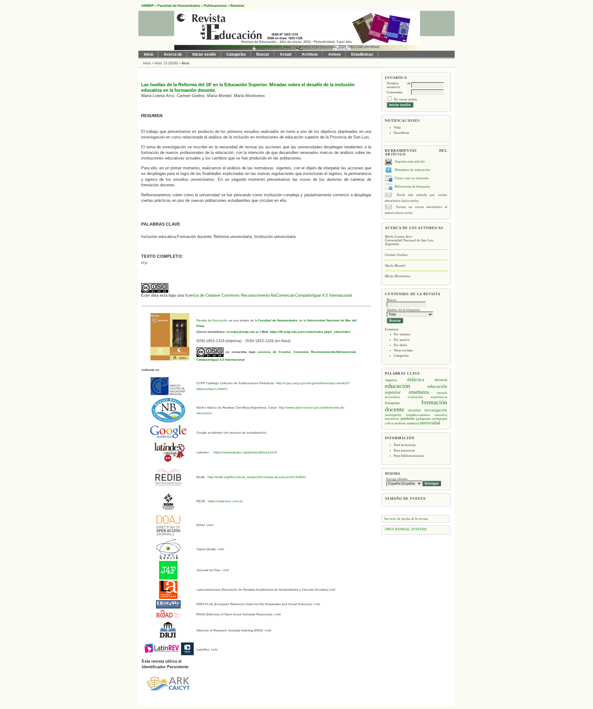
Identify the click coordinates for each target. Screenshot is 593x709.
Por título (400, 345)
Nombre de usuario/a (398, 85)
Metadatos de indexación (412, 170)
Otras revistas (403, 350)
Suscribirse (401, 132)
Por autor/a (402, 340)
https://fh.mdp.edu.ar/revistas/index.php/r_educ (252, 47)
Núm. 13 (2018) (166, 63)
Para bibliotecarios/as (409, 455)
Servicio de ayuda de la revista (406, 518)
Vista (397, 127)
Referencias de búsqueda (412, 186)
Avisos (334, 54)
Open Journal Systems (406, 529)
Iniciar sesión (204, 54)
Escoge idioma (396, 479)
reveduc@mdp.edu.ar (242, 331)
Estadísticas (362, 54)
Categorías (401, 355)
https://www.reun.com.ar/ (225, 501)
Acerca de (173, 54)
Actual (285, 54)
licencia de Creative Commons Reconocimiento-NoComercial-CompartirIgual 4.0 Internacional (268, 295)
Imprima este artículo (410, 161)
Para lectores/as (404, 445)
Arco (185, 63)
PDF (144, 263)
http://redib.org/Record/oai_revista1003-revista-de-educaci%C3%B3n (257, 477)
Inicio (148, 54)
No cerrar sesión (405, 99)
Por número (402, 334)
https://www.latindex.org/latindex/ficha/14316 (244, 452)
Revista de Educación (212, 320)
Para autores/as (404, 450)
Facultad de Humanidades (278, 320)
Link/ (209, 525)
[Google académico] (168, 431)
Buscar (262, 54)
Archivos (310, 54)
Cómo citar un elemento (412, 178)
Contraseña (394, 92)
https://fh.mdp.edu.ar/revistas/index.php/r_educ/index (310, 331)
